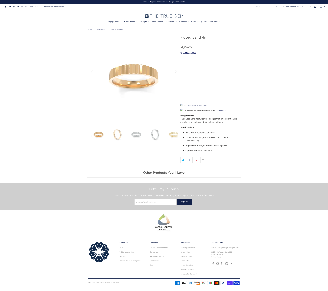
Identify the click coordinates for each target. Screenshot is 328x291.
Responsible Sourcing (157, 256)
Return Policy (185, 252)
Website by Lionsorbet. (112, 282)
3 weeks (222, 110)
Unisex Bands (129, 22)
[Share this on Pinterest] (196, 160)
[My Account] (315, 6)
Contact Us (154, 252)
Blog (151, 265)
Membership (196, 22)
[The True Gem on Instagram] (18, 6)
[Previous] (92, 71)
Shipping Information (188, 248)
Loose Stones (157, 22)
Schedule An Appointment (159, 248)
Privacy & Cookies (187, 265)
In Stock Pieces (211, 22)
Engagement (113, 22)
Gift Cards (122, 256)
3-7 (183, 85)
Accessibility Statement (189, 274)
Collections (170, 22)
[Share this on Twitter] (183, 160)
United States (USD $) (292, 7)
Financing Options (187, 256)
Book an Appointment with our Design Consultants (164, 2)
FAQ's (121, 248)
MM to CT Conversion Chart (195, 105)
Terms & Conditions (187, 270)
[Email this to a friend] (203, 160)
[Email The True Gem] (25, 6)
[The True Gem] (164, 16)
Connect (183, 22)
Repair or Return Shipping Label (130, 261)
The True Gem (99, 282)
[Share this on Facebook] (190, 160)
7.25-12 (191, 85)
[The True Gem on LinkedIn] (21, 6)
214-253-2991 (35, 6)
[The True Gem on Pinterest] (14, 6)
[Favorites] (310, 6)
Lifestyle (143, 22)
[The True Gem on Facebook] (5, 6)
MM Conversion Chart (126, 252)
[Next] (175, 71)
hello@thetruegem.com (54, 6)
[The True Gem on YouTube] (9, 6)
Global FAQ (184, 261)
